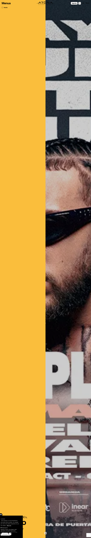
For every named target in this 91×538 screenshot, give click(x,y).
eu (83, 3)
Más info (9, 525)
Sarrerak (5, 534)
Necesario (5, 527)
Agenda (74, 3)
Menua (6, 3)
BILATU (87, 3)
